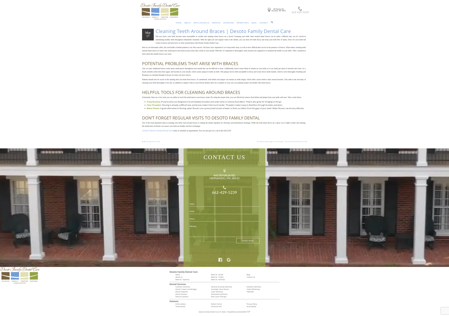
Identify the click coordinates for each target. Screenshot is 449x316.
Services (216, 23)
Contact (263, 23)
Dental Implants (181, 292)
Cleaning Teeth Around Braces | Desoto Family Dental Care (223, 31)
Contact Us (251, 277)
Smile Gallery (180, 304)
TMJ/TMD (250, 292)
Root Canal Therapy (218, 297)
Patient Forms (216, 304)
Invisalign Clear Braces (220, 289)
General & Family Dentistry (221, 287)
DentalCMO (242, 312)
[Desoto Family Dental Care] (160, 11)
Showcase (228, 23)
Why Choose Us (201, 23)
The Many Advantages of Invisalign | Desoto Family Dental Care (281, 142)
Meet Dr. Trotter (217, 277)
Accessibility (251, 306)
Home (178, 23)
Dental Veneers (181, 294)
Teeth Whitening (253, 289)
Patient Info (243, 23)
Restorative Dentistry (219, 294)
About (187, 23)
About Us (179, 277)
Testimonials (180, 306)
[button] (272, 23)
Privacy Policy (252, 304)
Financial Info (216, 306)
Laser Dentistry (217, 292)
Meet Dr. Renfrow (218, 279)
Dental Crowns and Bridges (186, 289)
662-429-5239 (300, 12)
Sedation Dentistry (254, 287)
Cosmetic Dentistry (182, 287)
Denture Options (181, 297)
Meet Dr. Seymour (182, 279)
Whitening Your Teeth (151, 142)
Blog (254, 23)
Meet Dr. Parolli (217, 274)
